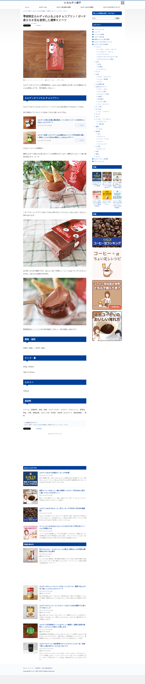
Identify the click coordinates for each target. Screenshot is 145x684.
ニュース (97, 32)
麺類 (97, 126)
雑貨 (97, 154)
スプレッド (101, 136)
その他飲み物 (100, 84)
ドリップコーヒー (103, 54)
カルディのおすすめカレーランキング (106, 202)
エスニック (101, 149)
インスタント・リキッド (105, 52)
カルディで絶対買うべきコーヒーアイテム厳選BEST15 (106, 185)
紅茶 (99, 64)
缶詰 (97, 151)
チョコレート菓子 (103, 94)
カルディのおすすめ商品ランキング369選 (54, 473)
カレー (98, 116)
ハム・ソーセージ (103, 111)
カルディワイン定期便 (101, 159)
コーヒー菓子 (102, 101)
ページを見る (80, 125)
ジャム (100, 141)
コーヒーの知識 (99, 34)
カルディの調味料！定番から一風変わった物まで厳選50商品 (117, 185)
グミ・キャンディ (103, 104)
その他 (98, 146)
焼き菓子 (101, 99)
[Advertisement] (72, 679)
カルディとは (43, 7)
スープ (98, 71)
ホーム (27, 7)
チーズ (98, 114)
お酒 (97, 74)
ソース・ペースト (103, 139)
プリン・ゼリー (103, 89)
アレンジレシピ (99, 161)
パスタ (100, 129)
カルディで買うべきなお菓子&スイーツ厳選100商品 (96, 203)
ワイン (100, 81)
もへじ (98, 156)
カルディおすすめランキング (111, 7)
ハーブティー (102, 69)
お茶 (97, 62)
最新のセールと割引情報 (101, 39)
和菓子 (100, 96)
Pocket (38, 25)
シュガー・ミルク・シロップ (107, 49)
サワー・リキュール (104, 77)
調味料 (98, 131)
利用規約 (37, 668)
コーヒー (98, 47)
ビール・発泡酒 (103, 79)
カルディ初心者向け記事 (64, 7)
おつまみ (98, 109)
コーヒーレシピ (99, 29)
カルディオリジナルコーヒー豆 (107, 57)
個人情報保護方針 (47, 668)
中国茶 (100, 67)
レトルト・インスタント (103, 119)
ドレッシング (102, 144)
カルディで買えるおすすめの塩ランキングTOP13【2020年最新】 (117, 204)
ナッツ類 (98, 106)
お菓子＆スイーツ (101, 86)
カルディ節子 (73, 2)
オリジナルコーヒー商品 (105, 59)
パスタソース (102, 121)
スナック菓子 (102, 91)
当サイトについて (28, 668)
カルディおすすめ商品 (86, 7)
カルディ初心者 (99, 37)
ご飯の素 (101, 124)
